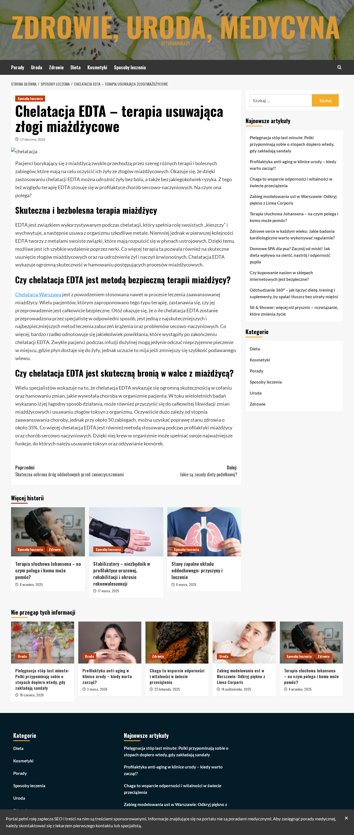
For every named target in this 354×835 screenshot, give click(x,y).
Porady (17, 67)
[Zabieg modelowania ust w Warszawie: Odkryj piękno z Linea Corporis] (244, 643)
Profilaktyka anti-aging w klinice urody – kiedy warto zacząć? (293, 165)
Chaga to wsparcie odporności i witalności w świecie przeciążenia (291, 182)
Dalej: (208, 471)
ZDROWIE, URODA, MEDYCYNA (175, 26)
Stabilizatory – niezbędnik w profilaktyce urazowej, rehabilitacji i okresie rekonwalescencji (121, 573)
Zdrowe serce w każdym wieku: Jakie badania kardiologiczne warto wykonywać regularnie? (292, 234)
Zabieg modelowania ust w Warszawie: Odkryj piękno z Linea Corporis (293, 199)
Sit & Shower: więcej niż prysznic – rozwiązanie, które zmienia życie (294, 310)
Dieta (75, 67)
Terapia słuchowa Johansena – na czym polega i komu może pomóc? (48, 570)
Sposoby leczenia (130, 67)
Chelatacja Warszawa (38, 294)
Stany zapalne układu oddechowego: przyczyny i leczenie (197, 570)
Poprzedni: (69, 471)
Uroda (36, 67)
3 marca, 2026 (97, 689)
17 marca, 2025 (108, 590)
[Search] (339, 67)
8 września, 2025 (31, 584)
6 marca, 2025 (186, 584)
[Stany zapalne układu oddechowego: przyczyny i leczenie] (204, 531)
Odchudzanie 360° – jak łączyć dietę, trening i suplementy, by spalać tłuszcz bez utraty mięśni (294, 293)
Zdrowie (56, 67)
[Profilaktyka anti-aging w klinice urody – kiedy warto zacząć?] (109, 643)
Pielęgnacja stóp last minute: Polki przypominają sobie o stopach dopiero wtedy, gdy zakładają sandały (292, 144)
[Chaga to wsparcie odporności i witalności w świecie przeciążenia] (177, 643)
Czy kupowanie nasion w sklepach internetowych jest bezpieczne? (281, 276)
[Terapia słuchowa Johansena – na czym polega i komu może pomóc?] (48, 531)
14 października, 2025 (236, 689)
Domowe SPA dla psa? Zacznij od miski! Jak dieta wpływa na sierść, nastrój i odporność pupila (290, 255)
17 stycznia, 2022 (32, 139)
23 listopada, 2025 (167, 689)
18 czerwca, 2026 (32, 695)
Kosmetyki (97, 67)
